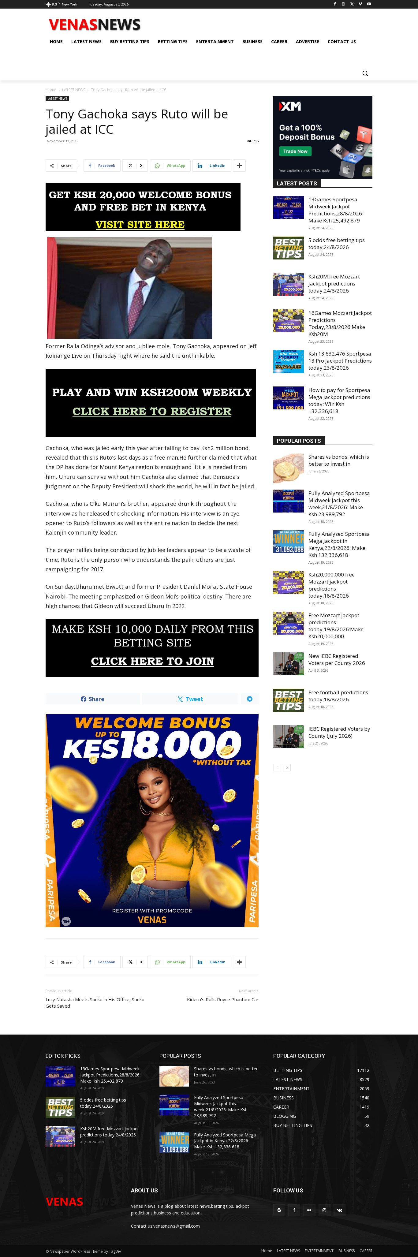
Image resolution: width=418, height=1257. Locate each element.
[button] (365, 73)
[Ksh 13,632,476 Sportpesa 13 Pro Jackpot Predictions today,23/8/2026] (288, 361)
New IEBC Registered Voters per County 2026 (336, 659)
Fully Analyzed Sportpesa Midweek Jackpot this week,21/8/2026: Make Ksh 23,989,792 (339, 504)
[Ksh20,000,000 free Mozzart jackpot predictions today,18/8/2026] (288, 582)
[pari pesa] (152, 820)
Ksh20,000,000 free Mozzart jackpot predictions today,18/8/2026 (331, 585)
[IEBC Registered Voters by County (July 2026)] (288, 736)
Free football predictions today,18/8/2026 (338, 696)
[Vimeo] (360, 4)
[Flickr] (309, 1210)
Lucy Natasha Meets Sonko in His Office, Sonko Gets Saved (95, 1002)
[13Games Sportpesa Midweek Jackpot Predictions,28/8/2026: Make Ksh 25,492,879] (288, 207)
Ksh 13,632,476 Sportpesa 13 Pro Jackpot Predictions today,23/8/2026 (340, 360)
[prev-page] (277, 767)
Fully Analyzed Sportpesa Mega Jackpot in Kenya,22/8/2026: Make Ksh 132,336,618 (339, 544)
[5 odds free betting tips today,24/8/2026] (288, 248)
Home (51, 89)
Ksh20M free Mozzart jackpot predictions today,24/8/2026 (334, 283)
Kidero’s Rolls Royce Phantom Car (223, 999)
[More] (239, 165)
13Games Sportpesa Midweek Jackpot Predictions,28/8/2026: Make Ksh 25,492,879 (335, 210)
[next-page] (287, 767)
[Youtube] (368, 4)
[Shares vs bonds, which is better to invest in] (288, 468)
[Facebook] (334, 4)
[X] (352, 4)
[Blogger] (279, 1210)
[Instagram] (343, 4)
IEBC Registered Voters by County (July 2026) (339, 732)
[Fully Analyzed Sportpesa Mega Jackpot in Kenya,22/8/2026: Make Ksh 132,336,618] (288, 541)
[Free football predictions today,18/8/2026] (288, 700)
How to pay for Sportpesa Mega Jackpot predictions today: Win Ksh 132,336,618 (339, 400)
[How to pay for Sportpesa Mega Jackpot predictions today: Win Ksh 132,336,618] (288, 397)
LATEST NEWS (73, 89)
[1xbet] (152, 207)
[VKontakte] (339, 1210)
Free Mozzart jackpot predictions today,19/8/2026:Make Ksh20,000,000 (336, 626)
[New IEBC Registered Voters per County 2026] (288, 663)
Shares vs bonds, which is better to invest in (338, 460)
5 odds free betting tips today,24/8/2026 (336, 244)
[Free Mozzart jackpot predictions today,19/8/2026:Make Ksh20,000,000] (288, 623)
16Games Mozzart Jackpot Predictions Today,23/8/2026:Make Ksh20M (340, 323)
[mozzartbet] (152, 403)
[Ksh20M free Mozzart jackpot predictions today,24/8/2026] (288, 284)
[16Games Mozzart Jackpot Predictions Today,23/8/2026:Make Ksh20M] (288, 320)
